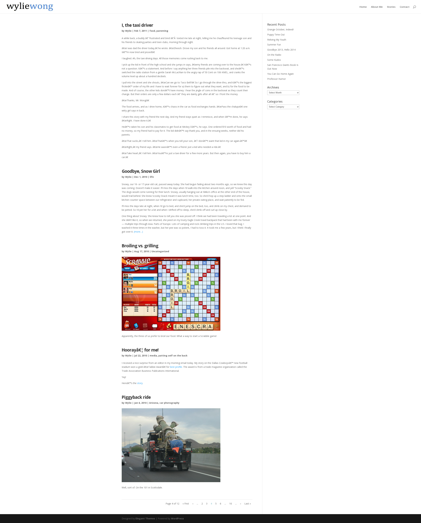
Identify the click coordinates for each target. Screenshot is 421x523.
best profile (176, 366)
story (140, 383)
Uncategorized (160, 251)
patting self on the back (172, 355)
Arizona (153, 402)
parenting (162, 30)
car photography (169, 402)
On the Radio (274, 54)
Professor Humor (276, 78)
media (153, 355)
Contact (404, 7)
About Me (377, 7)
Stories (391, 7)
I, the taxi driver (137, 25)
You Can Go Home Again (280, 73)
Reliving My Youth (276, 39)
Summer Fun (274, 44)
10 (230, 503)
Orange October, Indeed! (280, 29)
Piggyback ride (136, 397)
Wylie (128, 30)
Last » (247, 503)
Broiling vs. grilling (140, 246)
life (152, 176)
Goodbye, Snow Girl (141, 171)
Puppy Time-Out (276, 34)
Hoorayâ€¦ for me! (140, 350)
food (152, 30)
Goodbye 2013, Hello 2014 (281, 49)
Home (363, 7)
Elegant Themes (145, 518)
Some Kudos (274, 59)
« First (186, 503)
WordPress (177, 518)
